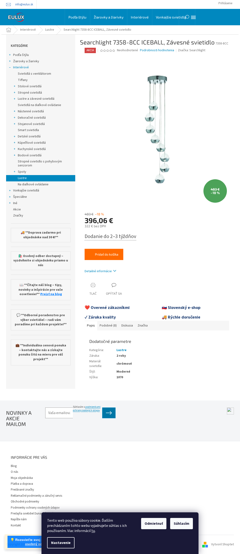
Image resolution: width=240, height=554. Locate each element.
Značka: (191, 50)
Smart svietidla (28, 130)
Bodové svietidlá (29, 155)
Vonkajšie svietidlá (26, 190)
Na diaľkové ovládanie (33, 184)
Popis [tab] (91, 325)
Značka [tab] (143, 325)
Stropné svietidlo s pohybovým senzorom (40, 163)
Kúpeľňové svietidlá (32, 142)
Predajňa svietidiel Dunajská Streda (33, 513)
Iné (15, 203)
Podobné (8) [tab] (108, 325)
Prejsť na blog (51, 294)
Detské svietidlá (29, 136)
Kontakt (16, 525)
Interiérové (21, 67)
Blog (14, 466)
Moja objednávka (22, 478)
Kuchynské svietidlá (32, 149)
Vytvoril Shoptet (222, 544)
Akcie (17, 209)
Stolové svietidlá (29, 86)
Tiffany (23, 80)
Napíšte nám (19, 519)
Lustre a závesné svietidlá (36, 98)
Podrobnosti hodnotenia (157, 50)
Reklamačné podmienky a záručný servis (36, 496)
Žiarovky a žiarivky (26, 61)
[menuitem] (77, 17)
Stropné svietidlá (30, 92)
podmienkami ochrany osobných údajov (87, 408)
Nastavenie (61, 542)
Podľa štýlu (21, 55)
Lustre (22, 178)
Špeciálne (20, 196)
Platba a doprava (22, 484)
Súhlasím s (87, 408)
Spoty (22, 171)
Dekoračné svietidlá (32, 117)
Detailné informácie (98, 271)
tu (93, 530)
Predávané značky (22, 490)
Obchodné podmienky (25, 501)
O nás (14, 472)
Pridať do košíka (106, 254)
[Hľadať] (187, 17)
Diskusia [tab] (127, 325)
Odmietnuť (154, 523)
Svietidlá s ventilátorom (34, 73)
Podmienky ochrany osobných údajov (35, 508)
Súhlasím (181, 523)
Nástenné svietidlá (31, 111)
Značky (18, 215)
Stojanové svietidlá (31, 124)
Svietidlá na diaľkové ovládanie (39, 105)
